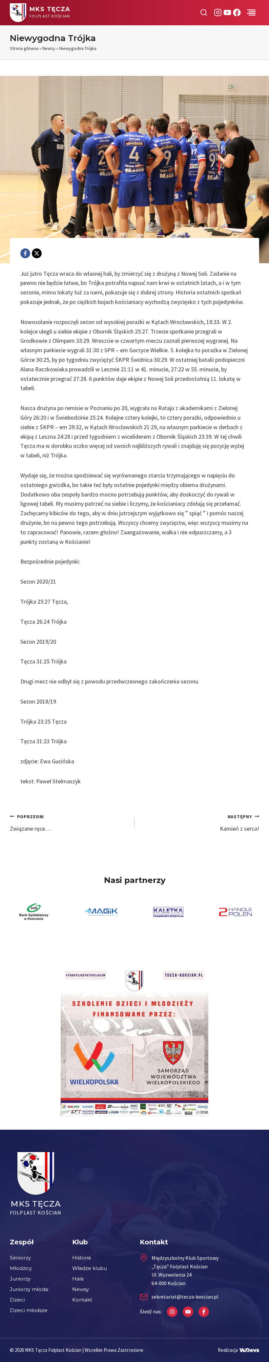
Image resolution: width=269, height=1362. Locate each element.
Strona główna (24, 48)
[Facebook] (25, 253)
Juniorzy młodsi (29, 1289)
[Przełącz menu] (251, 12)
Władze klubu (89, 1268)
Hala (78, 1279)
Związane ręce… (30, 823)
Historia (81, 1258)
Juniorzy (20, 1279)
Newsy (48, 48)
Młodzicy (21, 1268)
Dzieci (17, 1300)
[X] (37, 253)
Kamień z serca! (239, 823)
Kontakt (82, 1300)
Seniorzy (20, 1258)
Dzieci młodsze (29, 1310)
